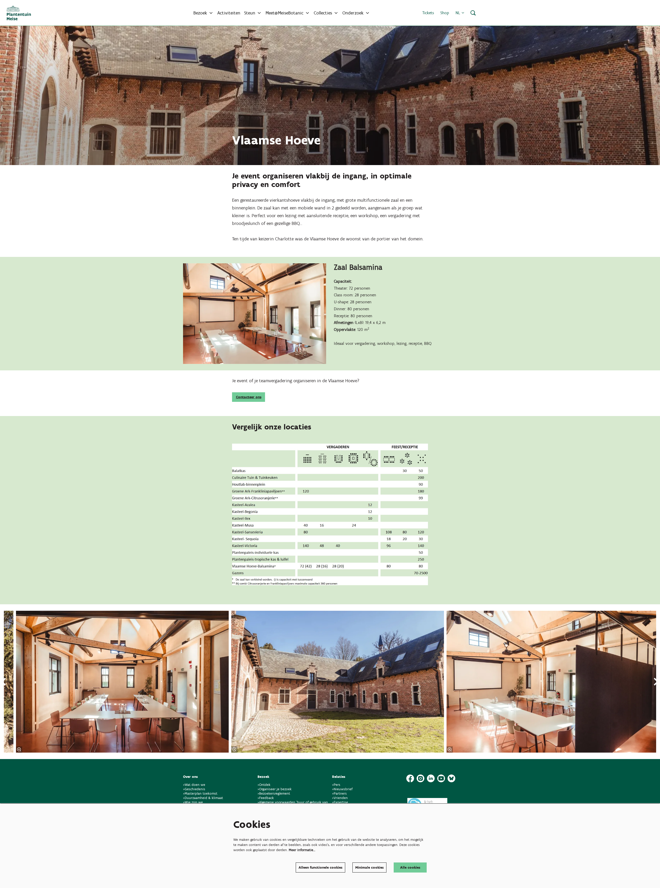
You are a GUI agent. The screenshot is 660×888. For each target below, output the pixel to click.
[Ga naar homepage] (18, 13)
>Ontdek (264, 785)
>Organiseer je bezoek (275, 789)
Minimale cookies (369, 867)
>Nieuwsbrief (342, 789)
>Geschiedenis (194, 789)
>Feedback (266, 798)
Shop (444, 12)
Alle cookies (410, 867)
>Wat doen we (194, 785)
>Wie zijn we (193, 802)
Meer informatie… (302, 850)
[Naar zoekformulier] (473, 13)
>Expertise (340, 802)
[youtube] (441, 778)
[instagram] (420, 778)
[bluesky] (451, 778)
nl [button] (458, 13)
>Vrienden (340, 798)
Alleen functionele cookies (320, 867)
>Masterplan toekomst (200, 793)
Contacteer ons (248, 397)
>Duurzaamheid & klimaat (203, 798)
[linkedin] (431, 778)
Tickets (428, 12)
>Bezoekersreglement (274, 793)
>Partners (339, 793)
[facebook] (410, 778)
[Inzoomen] (19, 749)
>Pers (336, 785)
